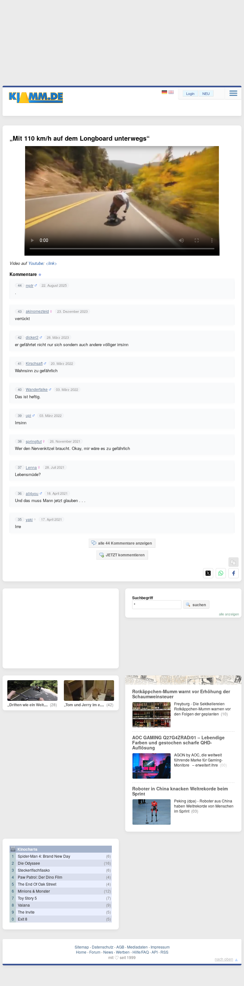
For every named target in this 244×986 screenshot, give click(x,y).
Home (81, 952)
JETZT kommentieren (125, 555)
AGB (120, 946)
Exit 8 (22, 919)
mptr (29, 285)
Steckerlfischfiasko (34, 870)
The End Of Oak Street (37, 884)
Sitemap (82, 946)
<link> (51, 263)
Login (190, 93)
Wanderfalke (37, 389)
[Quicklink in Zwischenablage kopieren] (233, 563)
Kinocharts (27, 849)
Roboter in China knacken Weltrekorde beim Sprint (180, 791)
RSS (164, 952)
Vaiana (24, 905)
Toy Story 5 (27, 898)
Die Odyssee (29, 863)
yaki (29, 519)
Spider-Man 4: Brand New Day (44, 856)
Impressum (160, 946)
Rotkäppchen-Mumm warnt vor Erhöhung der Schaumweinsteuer (181, 694)
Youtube (35, 263)
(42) (109, 704)
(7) (108, 898)
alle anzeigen (229, 613)
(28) (53, 704)
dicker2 (32, 337)
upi (28, 415)
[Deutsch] (165, 92)
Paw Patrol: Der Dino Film (40, 877)
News (108, 952)
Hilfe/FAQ (140, 952)
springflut (34, 441)
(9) (108, 905)
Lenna (31, 467)
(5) (108, 912)
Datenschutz (102, 946)
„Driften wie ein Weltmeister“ (33, 705)
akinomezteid (37, 311)
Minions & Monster (34, 891)
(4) (108, 877)
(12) (107, 891)
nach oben (224, 959)
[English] (171, 92)
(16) (107, 863)
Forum (94, 952)
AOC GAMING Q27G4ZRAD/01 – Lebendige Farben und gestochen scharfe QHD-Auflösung (178, 742)
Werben (123, 952)
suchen (199, 604)
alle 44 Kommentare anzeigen (125, 543)
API (155, 952)
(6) (108, 856)
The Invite (26, 912)
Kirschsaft (34, 363)
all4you (32, 493)
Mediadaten (137, 946)
